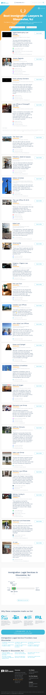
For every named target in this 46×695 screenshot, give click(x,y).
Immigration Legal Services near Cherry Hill (21, 643)
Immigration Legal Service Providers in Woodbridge (33, 645)
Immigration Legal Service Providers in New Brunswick (21, 646)
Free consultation (32, 27)
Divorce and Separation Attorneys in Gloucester (20, 657)
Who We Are (17, 681)
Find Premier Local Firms (21, 673)
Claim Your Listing (19, 678)
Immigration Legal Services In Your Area (8, 643)
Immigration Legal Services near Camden (34, 643)
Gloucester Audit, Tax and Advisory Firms (33, 653)
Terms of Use (21, 693)
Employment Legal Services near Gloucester (34, 657)
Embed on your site (24, 600)
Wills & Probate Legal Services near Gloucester (20, 653)
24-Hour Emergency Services (18, 27)
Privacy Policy (14, 693)
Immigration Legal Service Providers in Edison (8, 645)
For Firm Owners (19, 676)
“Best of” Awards (19, 679)
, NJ (22, 651)
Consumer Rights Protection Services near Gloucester (7, 653)
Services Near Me (19, 675)
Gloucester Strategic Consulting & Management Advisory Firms (8, 657)
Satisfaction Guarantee (20, 672)
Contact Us (17, 682)
